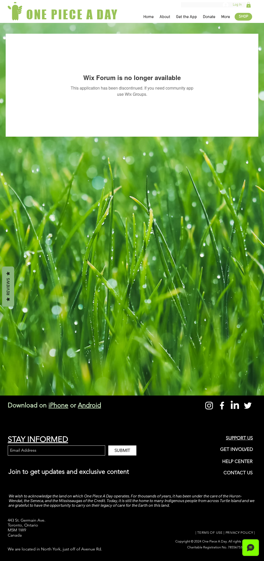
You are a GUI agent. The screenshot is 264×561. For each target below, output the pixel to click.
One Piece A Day (214, 541)
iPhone (58, 405)
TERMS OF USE (209, 532)
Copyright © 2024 (188, 541)
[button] (248, 5)
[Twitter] (248, 405)
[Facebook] (222, 405)
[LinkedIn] (235, 405)
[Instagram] (209, 405)
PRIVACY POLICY (239, 532)
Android (89, 405)
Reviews (8, 286)
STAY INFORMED (38, 439)
